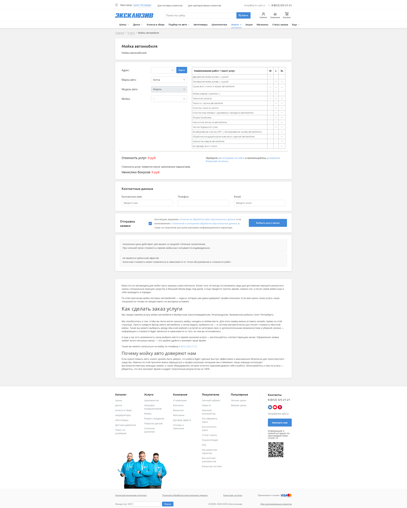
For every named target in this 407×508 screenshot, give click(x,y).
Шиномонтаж (219, 24)
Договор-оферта (182, 420)
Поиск (167, 503)
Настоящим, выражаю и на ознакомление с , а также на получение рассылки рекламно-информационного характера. (197, 223)
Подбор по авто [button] (178, 24)
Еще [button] (295, 24)
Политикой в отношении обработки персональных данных (204, 223)
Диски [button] (137, 24)
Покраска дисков (153, 423)
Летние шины (238, 400)
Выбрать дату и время (268, 222)
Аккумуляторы (123, 415)
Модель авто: (130, 89)
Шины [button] (123, 24)
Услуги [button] (235, 24)
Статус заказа (280, 24)
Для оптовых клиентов (170, 5)
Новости (206, 405)
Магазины (262, 24)
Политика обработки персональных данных (185, 495)
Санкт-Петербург (142, 5)
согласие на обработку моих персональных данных (207, 219)
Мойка (147, 413)
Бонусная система (212, 466)
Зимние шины (238, 405)
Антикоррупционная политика (131, 495)
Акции (249, 24)
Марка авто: (129, 79)
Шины (118, 400)
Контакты (178, 405)
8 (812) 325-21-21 (282, 5)
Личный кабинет (211, 400)
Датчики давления (125, 425)
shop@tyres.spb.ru (278, 413)
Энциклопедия (210, 439)
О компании (179, 400)
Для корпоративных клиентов (204, 5)
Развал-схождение (154, 418)
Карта (182, 69)
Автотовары (200, 24)
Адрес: (126, 70)
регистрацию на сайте (231, 157)
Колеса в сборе (156, 24)
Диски (118, 405)
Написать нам (280, 422)
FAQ (204, 444)
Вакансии (178, 410)
